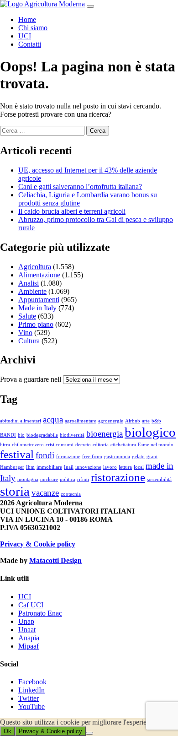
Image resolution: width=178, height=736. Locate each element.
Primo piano (35, 324)
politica (67, 479)
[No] (89, 733)
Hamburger (12, 467)
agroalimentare (80, 420)
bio (21, 435)
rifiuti (83, 479)
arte (146, 420)
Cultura (29, 341)
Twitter (28, 698)
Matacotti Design (55, 560)
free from (92, 456)
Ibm (30, 467)
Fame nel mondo (155, 444)
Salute (27, 316)
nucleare (49, 479)
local (139, 467)
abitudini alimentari (20, 420)
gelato (138, 456)
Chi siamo (32, 28)
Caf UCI (30, 605)
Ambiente (32, 291)
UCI (24, 36)
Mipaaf (28, 646)
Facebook (32, 682)
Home (27, 19)
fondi (45, 455)
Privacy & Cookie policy (37, 544)
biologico (150, 432)
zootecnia (71, 494)
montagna (27, 479)
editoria (101, 444)
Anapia (28, 638)
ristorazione (118, 477)
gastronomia (117, 456)
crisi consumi (59, 444)
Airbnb (132, 420)
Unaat (27, 629)
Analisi (28, 283)
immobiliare (49, 467)
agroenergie (110, 420)
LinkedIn (31, 690)
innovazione (88, 467)
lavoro (110, 467)
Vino (25, 332)
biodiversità (72, 435)
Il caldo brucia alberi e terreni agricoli (72, 211)
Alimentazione (39, 275)
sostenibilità (159, 479)
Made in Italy (37, 308)
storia (15, 491)
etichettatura (123, 444)
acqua (53, 419)
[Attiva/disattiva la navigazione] (90, 6)
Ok (7, 731)
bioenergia (104, 433)
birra (5, 444)
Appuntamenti (38, 299)
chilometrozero (28, 444)
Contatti (29, 44)
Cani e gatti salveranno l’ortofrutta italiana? (80, 186)
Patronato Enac (40, 613)
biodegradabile (42, 435)
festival (17, 454)
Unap (26, 621)
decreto (83, 444)
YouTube (31, 706)
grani (152, 456)
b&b (156, 420)
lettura (125, 467)
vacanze (45, 493)
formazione (68, 456)
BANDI (8, 435)
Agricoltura (34, 267)
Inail (68, 467)
